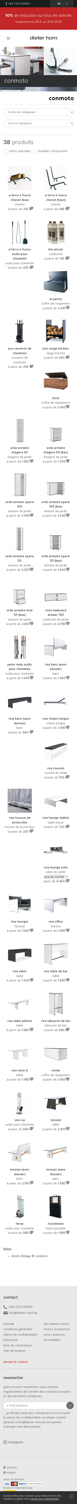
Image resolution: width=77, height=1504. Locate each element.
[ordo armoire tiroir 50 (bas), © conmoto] (20, 602)
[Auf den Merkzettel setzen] (32, 209)
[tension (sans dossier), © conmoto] (55, 1162)
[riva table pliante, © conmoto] (20, 1013)
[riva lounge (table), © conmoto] (55, 810)
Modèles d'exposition (53, 151)
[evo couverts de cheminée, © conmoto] (20, 341)
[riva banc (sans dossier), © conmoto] (20, 711)
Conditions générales (17, 1329)
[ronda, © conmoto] (55, 1062)
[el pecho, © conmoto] (55, 291)
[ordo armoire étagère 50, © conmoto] (20, 440)
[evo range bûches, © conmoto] (55, 341)
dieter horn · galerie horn (43, 38)
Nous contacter (54, 1334)
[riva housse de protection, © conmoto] (20, 810)
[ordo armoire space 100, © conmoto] (20, 494)
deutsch (12, 1467)
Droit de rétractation (17, 1345)
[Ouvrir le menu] (8, 38)
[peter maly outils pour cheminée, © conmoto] (20, 656)
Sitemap (8, 1323)
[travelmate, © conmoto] (55, 1216)
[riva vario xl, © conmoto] (20, 1062)
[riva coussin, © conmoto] (55, 760)
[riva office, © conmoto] (55, 914)
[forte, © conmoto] (55, 390)
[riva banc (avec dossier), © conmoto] (55, 656)
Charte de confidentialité (20, 1334)
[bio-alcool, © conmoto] (55, 241)
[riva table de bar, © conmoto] (55, 963)
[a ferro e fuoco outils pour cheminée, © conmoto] (20, 241)
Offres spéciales (20, 151)
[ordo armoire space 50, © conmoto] (20, 548)
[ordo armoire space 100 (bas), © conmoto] (55, 494)
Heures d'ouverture (57, 1329)
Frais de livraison (14, 1350)
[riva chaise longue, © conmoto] (55, 711)
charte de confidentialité (44, 1499)
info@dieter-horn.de (23, 1312)
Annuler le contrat (15, 1362)
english (11, 1472)
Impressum (10, 1340)
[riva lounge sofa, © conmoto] (55, 859)
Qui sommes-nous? (56, 1323)
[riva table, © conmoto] (20, 963)
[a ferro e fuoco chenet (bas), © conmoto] (20, 187)
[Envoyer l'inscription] (70, 1405)
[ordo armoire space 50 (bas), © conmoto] (55, 548)
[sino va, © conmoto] (20, 1112)
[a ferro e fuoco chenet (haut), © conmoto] (55, 187)
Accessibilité (52, 1340)
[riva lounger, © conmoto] (20, 914)
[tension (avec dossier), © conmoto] (20, 1162)
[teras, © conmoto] (20, 1216)
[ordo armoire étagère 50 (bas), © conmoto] (55, 440)
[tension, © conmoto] (55, 1112)
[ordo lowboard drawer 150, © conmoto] (55, 602)
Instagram (15, 1442)
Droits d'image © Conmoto (29, 1256)
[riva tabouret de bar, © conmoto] (55, 1013)
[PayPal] (22, 1484)
